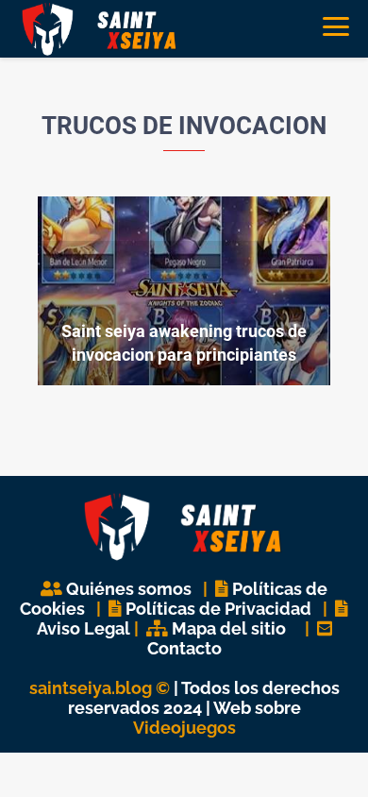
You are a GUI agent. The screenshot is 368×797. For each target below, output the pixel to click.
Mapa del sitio (229, 628)
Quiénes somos (129, 589)
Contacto (184, 648)
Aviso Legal (83, 628)
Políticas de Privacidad (218, 609)
